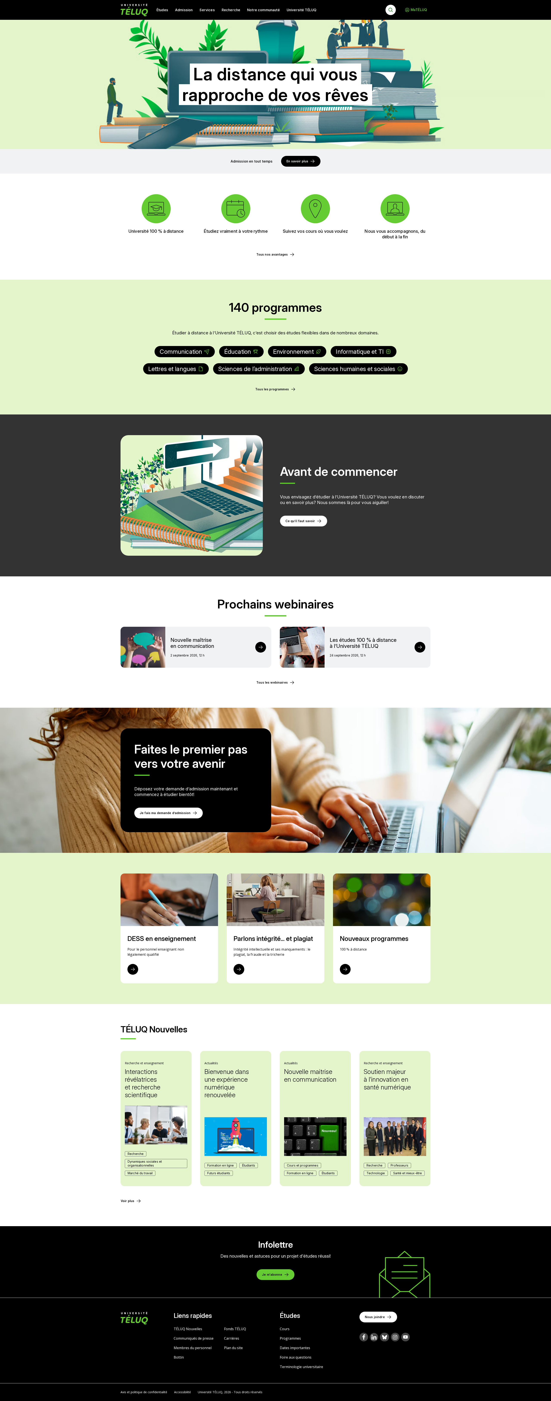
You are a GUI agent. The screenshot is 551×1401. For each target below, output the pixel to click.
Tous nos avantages (272, 254)
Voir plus (127, 1201)
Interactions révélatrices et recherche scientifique (143, 1083)
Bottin (179, 1357)
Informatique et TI (360, 351)
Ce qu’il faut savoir (300, 521)
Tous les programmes (272, 389)
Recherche (231, 10)
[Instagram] (395, 1337)
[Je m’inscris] (260, 647)
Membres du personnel (193, 1347)
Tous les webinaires (272, 682)
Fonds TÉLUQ (235, 1329)
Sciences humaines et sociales (354, 368)
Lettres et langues (172, 368)
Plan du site (233, 1347)
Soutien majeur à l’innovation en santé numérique (387, 1079)
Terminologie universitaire (301, 1366)
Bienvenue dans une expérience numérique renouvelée (226, 1083)
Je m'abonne (272, 1274)
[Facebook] (363, 1337)
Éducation (237, 351)
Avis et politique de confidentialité (144, 1392)
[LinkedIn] (374, 1337)
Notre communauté (263, 10)
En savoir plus (297, 161)
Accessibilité (182, 1392)
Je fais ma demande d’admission (165, 813)
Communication (181, 351)
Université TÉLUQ (302, 10)
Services (207, 10)
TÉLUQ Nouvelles (188, 1329)
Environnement (293, 351)
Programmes (290, 1338)
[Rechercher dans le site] (390, 10)
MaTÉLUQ (419, 10)
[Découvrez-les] (345, 969)
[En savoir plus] (132, 969)
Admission (184, 10)
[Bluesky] (384, 1337)
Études (162, 10)
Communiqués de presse (194, 1338)
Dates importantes (295, 1347)
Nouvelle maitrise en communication (310, 1075)
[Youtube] (405, 1337)
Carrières (231, 1338)
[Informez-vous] (239, 969)
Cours (284, 1329)
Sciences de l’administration (255, 368)
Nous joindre (375, 1317)
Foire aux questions (295, 1357)
